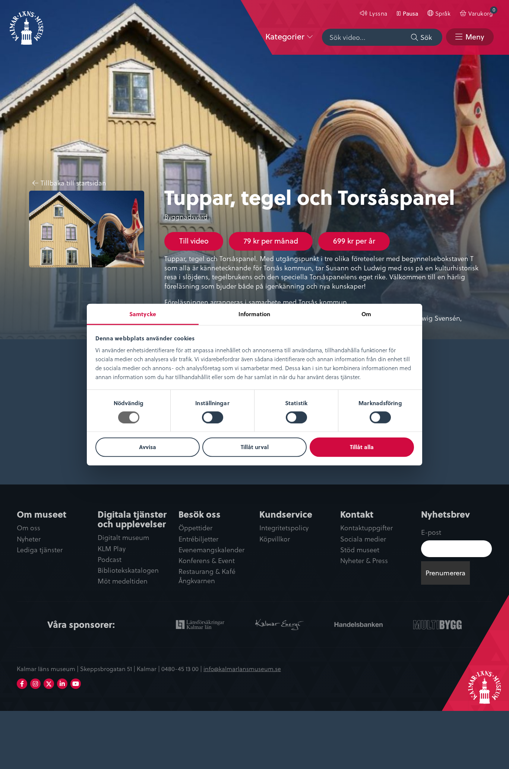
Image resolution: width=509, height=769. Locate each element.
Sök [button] (426, 37)
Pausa (410, 13)
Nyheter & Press (364, 560)
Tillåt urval (255, 447)
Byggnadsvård (186, 217)
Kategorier (284, 36)
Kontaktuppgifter (366, 528)
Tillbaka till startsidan (73, 183)
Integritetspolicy (284, 528)
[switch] (212, 417)
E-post (431, 532)
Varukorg (481, 12)
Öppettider (195, 528)
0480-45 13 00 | (182, 668)
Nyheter (29, 539)
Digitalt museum (123, 537)
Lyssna (378, 13)
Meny (474, 37)
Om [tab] (366, 313)
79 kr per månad (271, 241)
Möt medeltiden (123, 581)
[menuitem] (373, 13)
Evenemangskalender (211, 549)
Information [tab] (254, 313)
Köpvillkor (274, 539)
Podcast (109, 559)
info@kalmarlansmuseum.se (242, 668)
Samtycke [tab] (142, 313)
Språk (443, 13)
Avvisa (147, 447)
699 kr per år (354, 241)
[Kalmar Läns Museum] (26, 23)
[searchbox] (382, 37)
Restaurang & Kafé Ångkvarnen (206, 576)
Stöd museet (359, 549)
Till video (194, 241)
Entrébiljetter (198, 539)
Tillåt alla (362, 447)
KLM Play (112, 548)
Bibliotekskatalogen (128, 570)
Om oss (28, 528)
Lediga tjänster (40, 549)
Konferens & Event (206, 560)
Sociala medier (363, 539)
